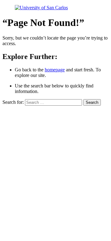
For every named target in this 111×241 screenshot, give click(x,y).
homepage (55, 69)
